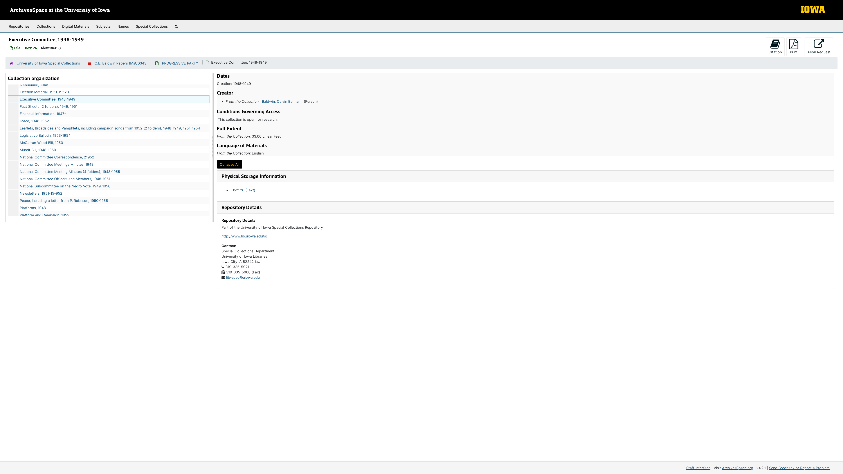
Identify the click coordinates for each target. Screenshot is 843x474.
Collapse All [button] (230, 164)
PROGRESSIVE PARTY (180, 63)
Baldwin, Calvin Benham (281, 101)
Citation (775, 52)
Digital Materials (75, 26)
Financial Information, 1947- (43, 113)
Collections (45, 26)
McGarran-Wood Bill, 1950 (41, 142)
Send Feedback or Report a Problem (799, 468)
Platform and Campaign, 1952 (44, 215)
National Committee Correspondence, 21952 (57, 157)
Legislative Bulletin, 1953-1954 (45, 135)
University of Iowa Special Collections (48, 63)
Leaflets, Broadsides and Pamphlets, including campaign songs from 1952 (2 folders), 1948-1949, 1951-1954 (110, 128)
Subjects (103, 26)
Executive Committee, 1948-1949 (47, 99)
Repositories (19, 26)
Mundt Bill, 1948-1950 (38, 150)
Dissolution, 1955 (34, 85)
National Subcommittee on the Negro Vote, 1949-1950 (65, 186)
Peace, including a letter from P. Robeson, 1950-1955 (64, 200)
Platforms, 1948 (33, 208)
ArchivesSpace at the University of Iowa (60, 10)
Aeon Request (820, 52)
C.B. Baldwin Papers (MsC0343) (121, 63)
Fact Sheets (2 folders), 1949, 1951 (48, 106)
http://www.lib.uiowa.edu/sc (245, 236)
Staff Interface (698, 468)
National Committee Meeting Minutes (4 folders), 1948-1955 (70, 171)
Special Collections (152, 26)
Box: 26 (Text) (243, 190)
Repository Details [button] (242, 207)
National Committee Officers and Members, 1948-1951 (65, 179)
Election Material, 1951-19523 (44, 92)
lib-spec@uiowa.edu (243, 277)
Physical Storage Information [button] (254, 176)
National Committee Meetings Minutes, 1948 (57, 164)
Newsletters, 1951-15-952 (41, 193)
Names (123, 26)
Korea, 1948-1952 (34, 121)
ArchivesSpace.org (737, 468)
